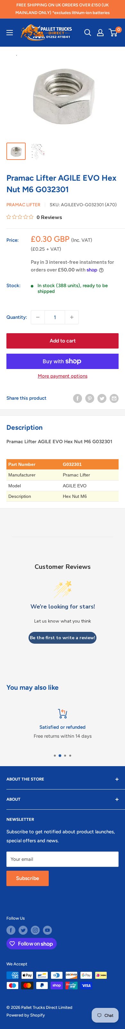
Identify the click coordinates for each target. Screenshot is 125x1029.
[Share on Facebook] (77, 398)
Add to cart (63, 341)
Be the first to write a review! (62, 638)
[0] (113, 32)
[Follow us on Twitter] (23, 930)
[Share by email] (114, 398)
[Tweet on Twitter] (101, 398)
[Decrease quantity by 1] (38, 317)
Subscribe (27, 878)
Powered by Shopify (25, 1015)
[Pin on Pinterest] (89, 398)
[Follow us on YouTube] (47, 930)
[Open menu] (9, 32)
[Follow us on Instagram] (35, 930)
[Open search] (87, 32)
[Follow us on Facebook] (10, 930)
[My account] (100, 32)
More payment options (63, 376)
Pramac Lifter (23, 205)
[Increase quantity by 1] (72, 317)
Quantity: (16, 317)
